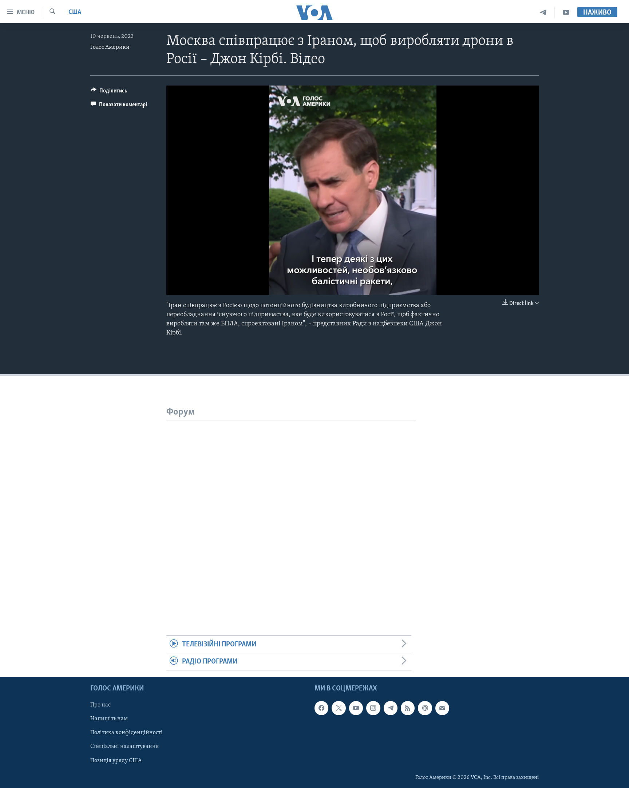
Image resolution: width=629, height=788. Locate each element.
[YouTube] (566, 12)
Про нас (100, 705)
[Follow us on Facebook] (321, 708)
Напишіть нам (109, 719)
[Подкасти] (425, 708)
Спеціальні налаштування (124, 747)
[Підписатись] (442, 708)
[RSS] (408, 708)
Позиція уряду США (116, 761)
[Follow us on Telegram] (390, 708)
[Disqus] (291, 511)
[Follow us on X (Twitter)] (338, 708)
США (74, 12)
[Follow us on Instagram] (373, 708)
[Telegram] (543, 12)
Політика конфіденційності (126, 733)
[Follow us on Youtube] (356, 708)
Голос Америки (110, 47)
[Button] (109, 92)
